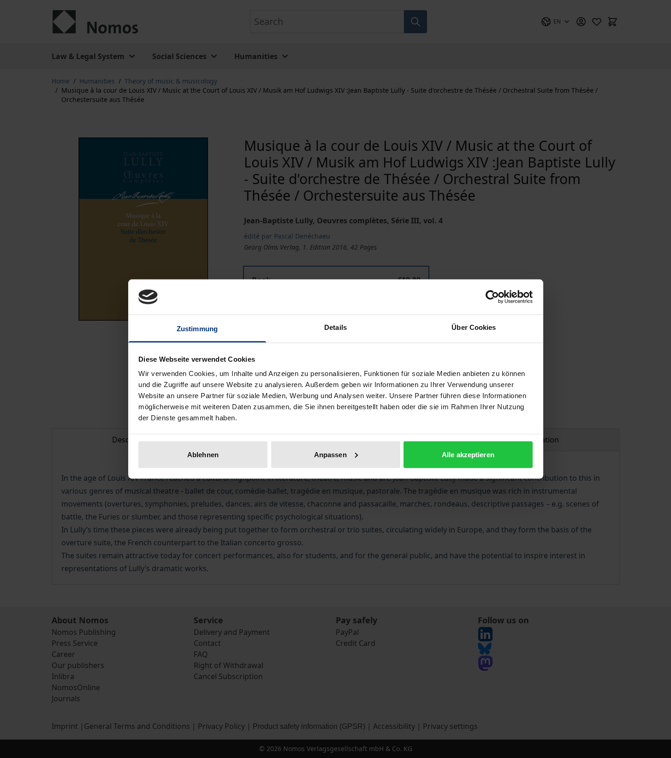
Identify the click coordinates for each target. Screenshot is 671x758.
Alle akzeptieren (468, 454)
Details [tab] (335, 327)
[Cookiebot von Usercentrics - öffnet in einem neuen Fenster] (492, 297)
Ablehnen (203, 454)
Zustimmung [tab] (197, 329)
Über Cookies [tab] (473, 327)
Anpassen (330, 454)
